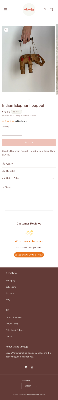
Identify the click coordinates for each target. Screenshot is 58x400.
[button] (6, 9)
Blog (8, 300)
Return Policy (12, 324)
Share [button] (8, 187)
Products (10, 293)
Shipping (17, 115)
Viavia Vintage (24, 394)
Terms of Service (14, 317)
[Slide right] (35, 100)
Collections (11, 287)
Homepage (11, 281)
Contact (9, 336)
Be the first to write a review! (29, 255)
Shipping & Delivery (15, 330)
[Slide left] (23, 100)
